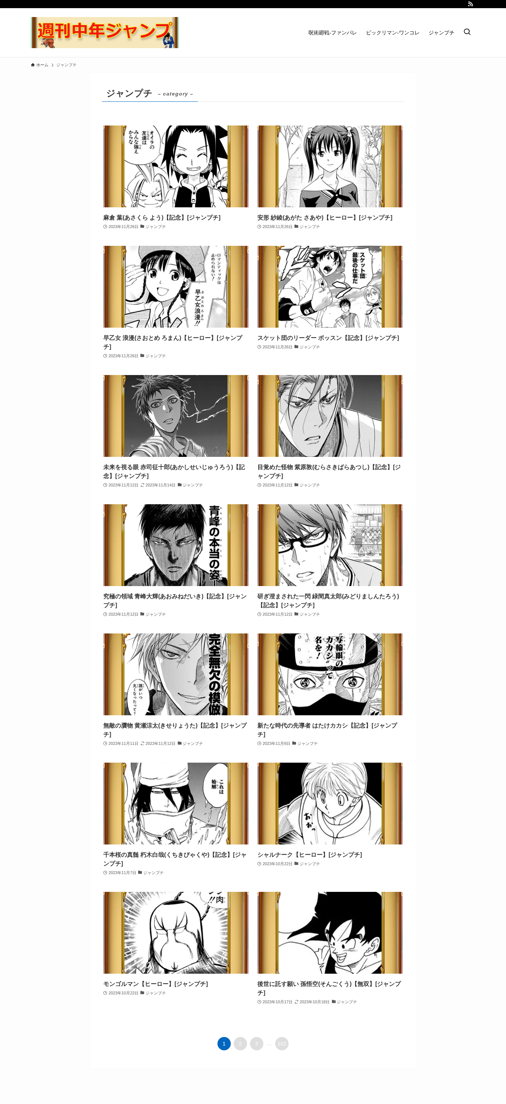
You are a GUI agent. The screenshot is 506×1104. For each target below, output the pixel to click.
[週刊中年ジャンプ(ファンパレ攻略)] (105, 32)
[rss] (470, 4)
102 (281, 1044)
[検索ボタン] (467, 32)
